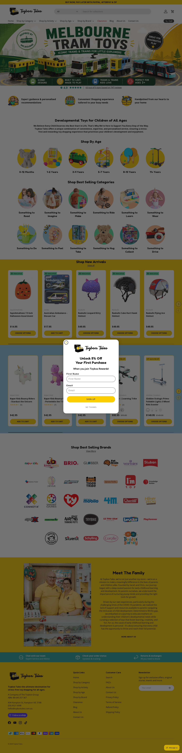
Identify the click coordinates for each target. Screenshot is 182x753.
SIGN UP (91, 399)
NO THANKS (91, 407)
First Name (72, 374)
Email (69, 385)
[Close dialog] (66, 342)
